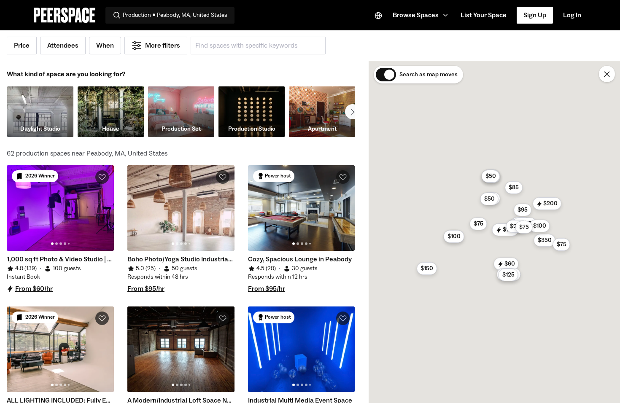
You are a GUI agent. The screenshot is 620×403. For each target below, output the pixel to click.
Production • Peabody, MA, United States (175, 15)
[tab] (52, 243)
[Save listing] (102, 177)
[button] (422, 15)
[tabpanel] (60, 208)
